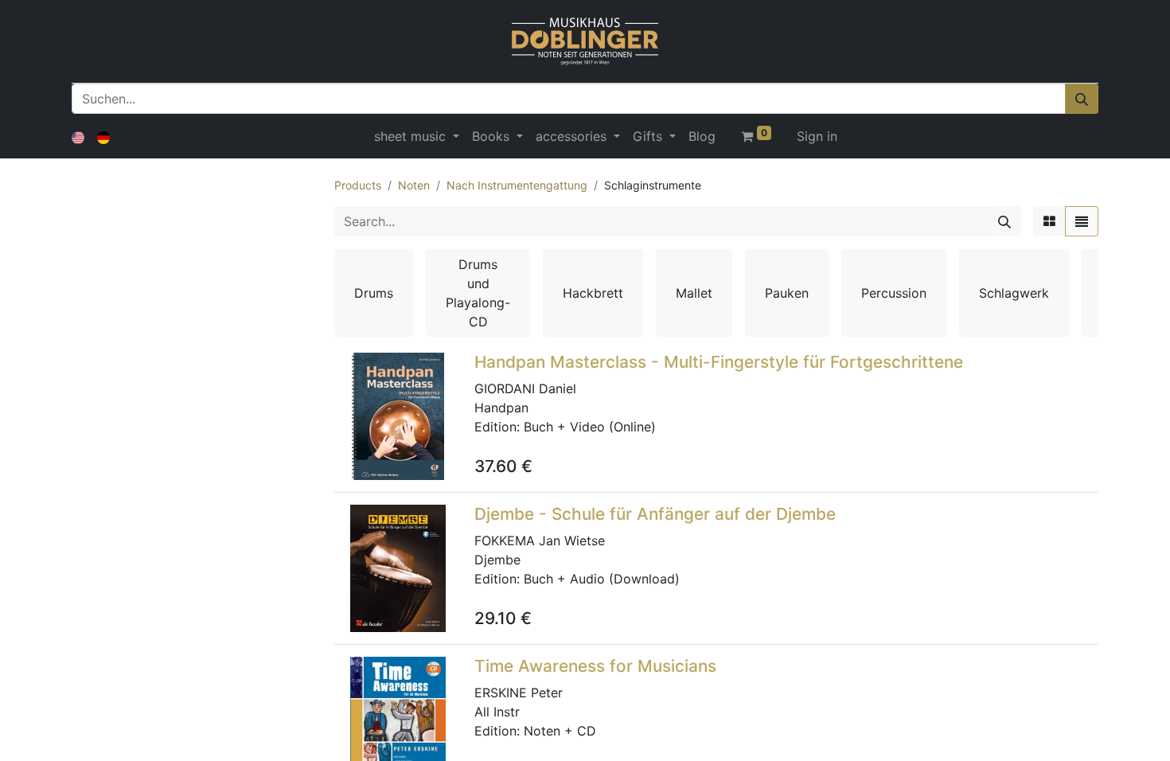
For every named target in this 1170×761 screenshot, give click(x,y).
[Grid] (1049, 221)
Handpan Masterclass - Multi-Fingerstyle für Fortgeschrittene (718, 362)
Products (357, 185)
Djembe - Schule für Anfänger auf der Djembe (655, 514)
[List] (1081, 221)
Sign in (817, 136)
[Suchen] (1081, 99)
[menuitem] (702, 136)
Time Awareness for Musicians (595, 666)
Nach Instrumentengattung (517, 185)
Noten (414, 185)
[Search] (1004, 221)
